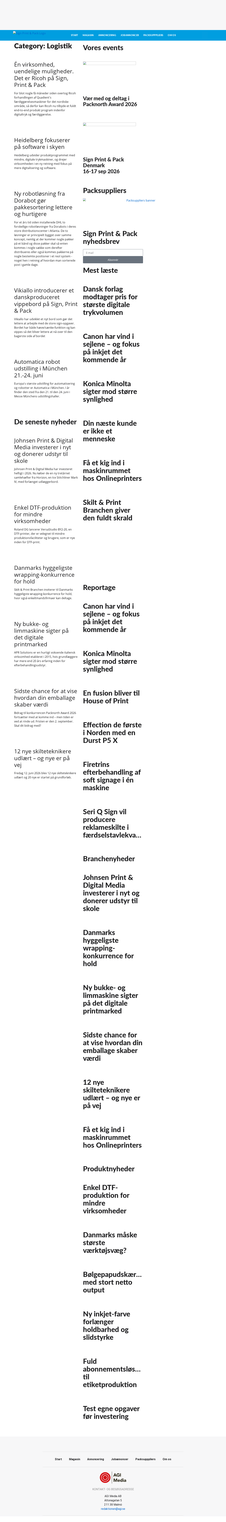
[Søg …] (205, 35)
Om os (172, 35)
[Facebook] (109, 1443)
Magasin (88, 35)
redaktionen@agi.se (113, 1509)
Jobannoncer (130, 35)
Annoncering (107, 35)
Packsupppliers (153, 35)
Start (74, 35)
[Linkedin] (117, 1443)
